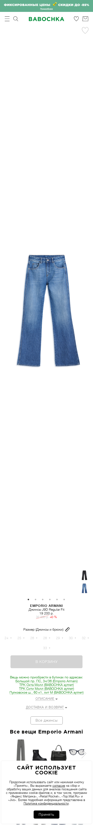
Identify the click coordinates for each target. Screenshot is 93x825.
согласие (58, 785)
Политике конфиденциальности (46, 803)
